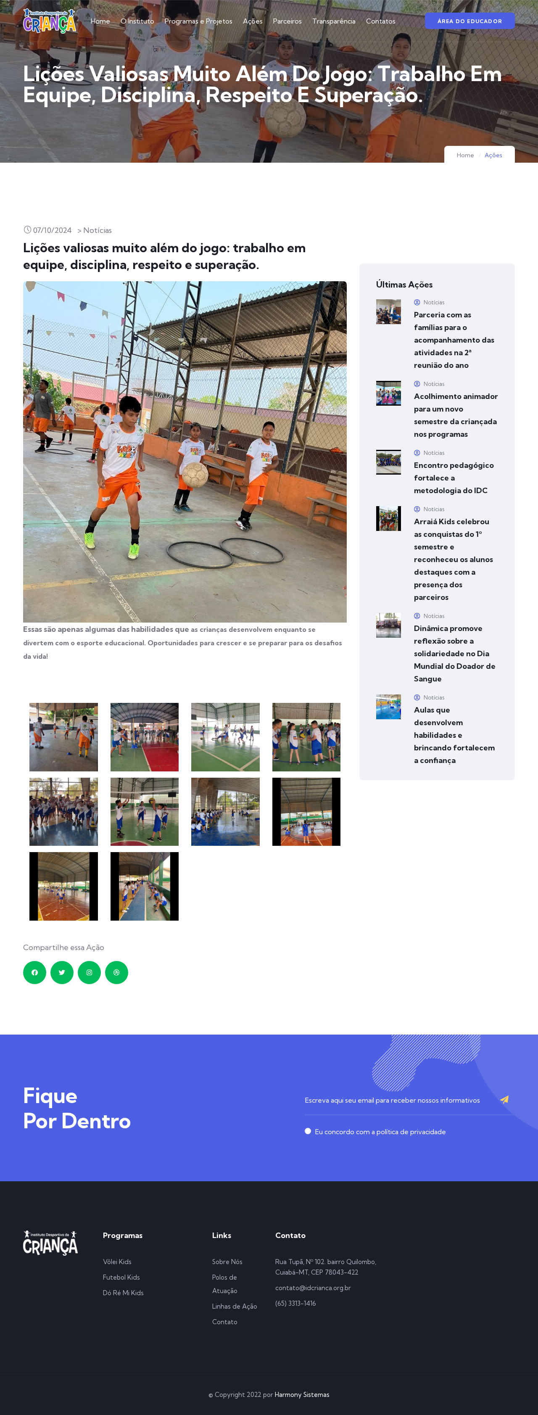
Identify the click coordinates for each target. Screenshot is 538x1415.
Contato (224, 1322)
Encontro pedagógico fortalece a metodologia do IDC (454, 477)
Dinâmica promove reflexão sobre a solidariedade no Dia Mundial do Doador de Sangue (455, 653)
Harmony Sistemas (302, 1395)
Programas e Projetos (198, 21)
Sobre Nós (227, 1262)
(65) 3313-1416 (295, 1303)
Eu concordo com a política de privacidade (380, 1131)
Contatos (381, 21)
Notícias (433, 302)
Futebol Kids (121, 1277)
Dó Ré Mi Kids (123, 1293)
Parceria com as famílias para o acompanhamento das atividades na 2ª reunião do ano (454, 340)
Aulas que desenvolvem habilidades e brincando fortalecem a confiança (454, 735)
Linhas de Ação (234, 1306)
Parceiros (287, 21)
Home (100, 21)
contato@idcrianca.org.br (313, 1288)
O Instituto (137, 21)
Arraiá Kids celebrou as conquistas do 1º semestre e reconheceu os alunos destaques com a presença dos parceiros (453, 559)
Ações (253, 21)
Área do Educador (470, 21)
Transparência (334, 21)
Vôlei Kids (117, 1262)
